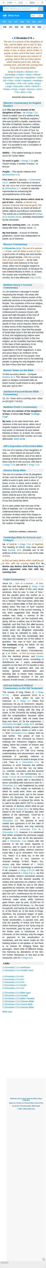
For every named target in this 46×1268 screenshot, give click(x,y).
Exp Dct (19, 77)
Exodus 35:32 (14, 217)
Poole (14, 89)
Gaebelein (30, 77)
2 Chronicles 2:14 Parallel (15, 995)
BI (36, 72)
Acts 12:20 (35, 277)
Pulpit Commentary (14, 579)
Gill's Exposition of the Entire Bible (22, 446)
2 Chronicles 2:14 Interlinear (16, 967)
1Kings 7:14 (32, 112)
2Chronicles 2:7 (11, 174)
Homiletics (10, 83)
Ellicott (37, 74)
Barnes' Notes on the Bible (18, 370)
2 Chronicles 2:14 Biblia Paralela (18, 998)
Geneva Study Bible (14, 470)
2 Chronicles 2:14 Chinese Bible (18, 1001)
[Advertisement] (26, 1062)
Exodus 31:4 (8, 377)
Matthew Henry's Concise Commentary (17, 286)
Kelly (30, 83)
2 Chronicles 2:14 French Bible (17, 1004)
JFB (19, 83)
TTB (16, 92)
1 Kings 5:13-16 (26, 870)
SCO (39, 89)
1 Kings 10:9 (28, 724)
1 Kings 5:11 (27, 958)
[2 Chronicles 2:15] (43, 569)
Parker (6, 89)
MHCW (35, 86)
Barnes (20, 72)
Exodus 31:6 (14, 550)
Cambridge (10, 74)
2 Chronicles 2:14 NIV (13, 976)
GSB (39, 77)
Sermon (31, 89)
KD (24, 83)
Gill (4, 80)
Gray (10, 80)
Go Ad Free (4, 1262)
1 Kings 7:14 (8, 465)
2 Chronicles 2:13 (29, 762)
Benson (29, 72)
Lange (8, 86)
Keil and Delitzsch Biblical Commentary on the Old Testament (23, 687)
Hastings (37, 80)
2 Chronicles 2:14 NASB (14, 985)
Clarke (20, 74)
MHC (27, 86)
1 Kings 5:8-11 (28, 873)
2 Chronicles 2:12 (14, 733)
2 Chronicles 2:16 (26, 829)
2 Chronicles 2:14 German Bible (18, 1007)
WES (23, 92)
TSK (29, 92)
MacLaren (18, 86)
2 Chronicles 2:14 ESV (13, 982)
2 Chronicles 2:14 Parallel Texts (17, 970)
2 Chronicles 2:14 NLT (13, 979)
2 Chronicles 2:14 (11, 248)
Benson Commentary (15, 244)
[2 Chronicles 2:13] (3, 569)
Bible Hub (7, 1011)
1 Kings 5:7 (24, 701)
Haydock (27, 80)
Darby (29, 74)
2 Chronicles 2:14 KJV (13, 988)
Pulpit (22, 89)
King (37, 83)
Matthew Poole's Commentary (20, 407)
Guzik (18, 80)
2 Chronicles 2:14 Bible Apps (16, 992)
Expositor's (8, 77)
